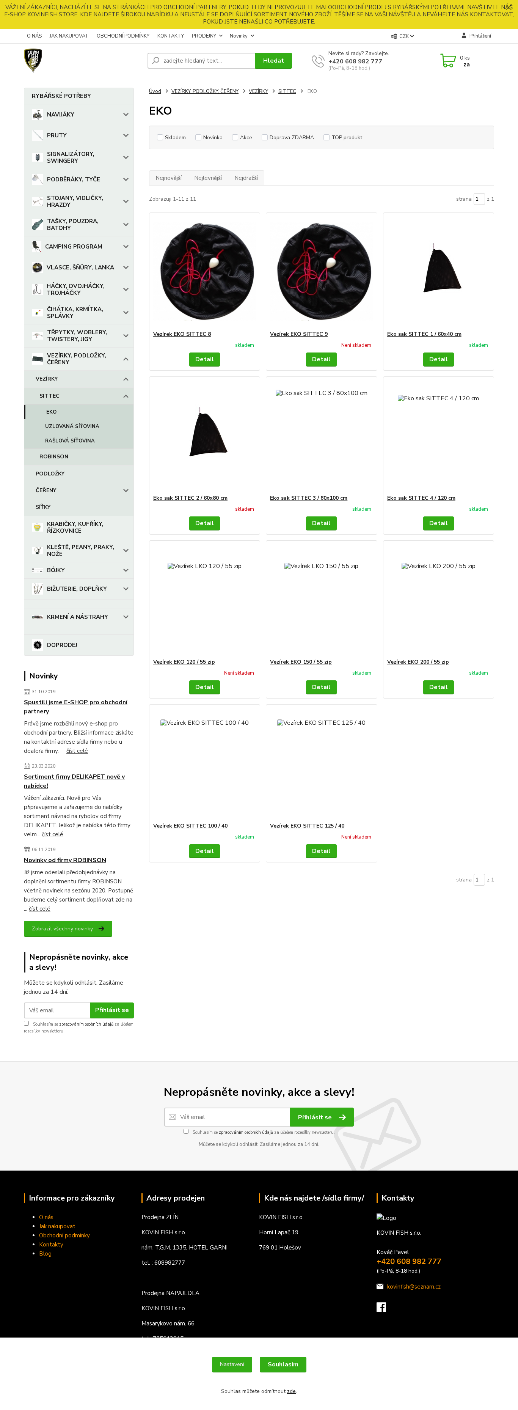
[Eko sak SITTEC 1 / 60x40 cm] (438, 272)
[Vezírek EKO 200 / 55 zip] (438, 599)
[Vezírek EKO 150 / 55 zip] (321, 599)
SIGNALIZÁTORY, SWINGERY (70, 157)
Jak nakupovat (57, 1226)
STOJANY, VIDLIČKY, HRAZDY (75, 201)
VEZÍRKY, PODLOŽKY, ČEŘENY (76, 359)
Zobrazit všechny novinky (62, 928)
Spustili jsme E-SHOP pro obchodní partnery (75, 707)
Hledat (273, 61)
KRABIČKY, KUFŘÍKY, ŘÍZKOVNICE (75, 527)
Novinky (239, 36)
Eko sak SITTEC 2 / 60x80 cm (190, 498)
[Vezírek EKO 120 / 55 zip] (204, 599)
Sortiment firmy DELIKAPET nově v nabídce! (74, 781)
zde (291, 1391)
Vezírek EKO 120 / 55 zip (184, 662)
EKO (51, 412)
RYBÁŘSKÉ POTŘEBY (61, 96)
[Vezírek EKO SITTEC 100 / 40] (204, 763)
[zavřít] (508, 7)
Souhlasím (283, 1364)
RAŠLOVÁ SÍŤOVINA (70, 440)
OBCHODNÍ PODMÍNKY (123, 36)
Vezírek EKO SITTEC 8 (182, 334)
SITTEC (49, 396)
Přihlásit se (112, 1010)
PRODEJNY (204, 36)
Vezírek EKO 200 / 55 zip (418, 662)
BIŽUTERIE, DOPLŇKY (77, 589)
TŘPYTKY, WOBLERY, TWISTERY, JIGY (77, 336)
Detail (204, 359)
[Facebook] (385, 1309)
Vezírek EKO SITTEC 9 (299, 334)
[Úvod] (82, 61)
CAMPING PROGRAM (73, 246)
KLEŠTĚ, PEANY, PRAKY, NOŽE (80, 550)
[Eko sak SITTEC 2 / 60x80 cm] (204, 436)
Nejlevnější (208, 178)
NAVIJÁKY (60, 114)
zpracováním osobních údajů (86, 1024)
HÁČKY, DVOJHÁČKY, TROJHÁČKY (76, 289)
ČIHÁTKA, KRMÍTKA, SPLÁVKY (75, 312)
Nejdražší (246, 178)
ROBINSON (53, 456)
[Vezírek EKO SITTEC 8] (204, 272)
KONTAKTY (170, 36)
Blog (45, 1253)
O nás (46, 1217)
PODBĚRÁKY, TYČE (73, 179)
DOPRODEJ (62, 645)
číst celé (77, 751)
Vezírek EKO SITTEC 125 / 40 (307, 825)
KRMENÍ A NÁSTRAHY (77, 617)
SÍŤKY (43, 507)
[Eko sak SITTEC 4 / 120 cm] (438, 436)
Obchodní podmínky (64, 1235)
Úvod (155, 91)
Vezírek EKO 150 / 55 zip (301, 662)
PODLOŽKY (50, 473)
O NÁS (34, 36)
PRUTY (57, 135)
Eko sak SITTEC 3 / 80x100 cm (308, 498)
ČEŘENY (46, 490)
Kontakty (51, 1244)
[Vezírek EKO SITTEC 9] (321, 272)
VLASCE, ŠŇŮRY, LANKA (80, 267)
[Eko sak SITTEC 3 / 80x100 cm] (321, 436)
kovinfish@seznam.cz (414, 1286)
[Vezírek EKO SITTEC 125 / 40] (321, 763)
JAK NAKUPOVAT (69, 36)
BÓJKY (56, 570)
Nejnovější (168, 178)
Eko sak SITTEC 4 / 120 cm (421, 498)
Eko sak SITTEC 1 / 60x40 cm (424, 334)
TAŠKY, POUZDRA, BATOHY (73, 224)
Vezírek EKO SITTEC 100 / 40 (190, 825)
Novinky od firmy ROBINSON (65, 860)
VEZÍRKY (47, 378)
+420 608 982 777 (355, 61)
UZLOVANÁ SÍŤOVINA (72, 426)
